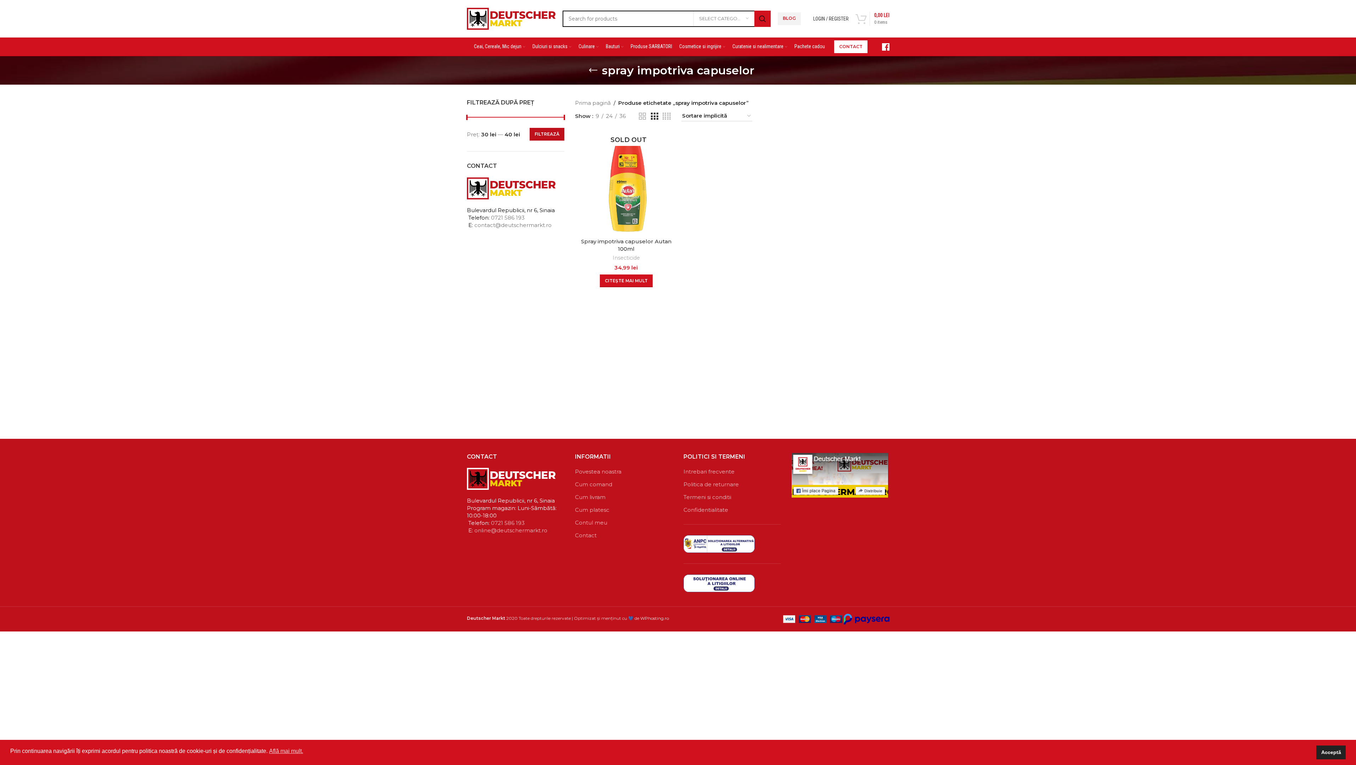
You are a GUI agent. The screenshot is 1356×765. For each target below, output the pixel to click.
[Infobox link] (882, 47)
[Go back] (593, 70)
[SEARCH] (762, 19)
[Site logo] (511, 18)
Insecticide (626, 258)
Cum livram (590, 497)
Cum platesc (592, 509)
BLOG (789, 18)
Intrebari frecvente (709, 471)
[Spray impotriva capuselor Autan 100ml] (626, 183)
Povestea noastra (598, 471)
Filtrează (547, 134)
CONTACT (851, 46)
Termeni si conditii (707, 497)
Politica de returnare (711, 484)
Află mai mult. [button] (286, 751)
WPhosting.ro (654, 618)
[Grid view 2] (642, 116)
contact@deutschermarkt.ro (513, 225)
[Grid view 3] (654, 116)
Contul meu (591, 522)
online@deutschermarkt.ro (510, 530)
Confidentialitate (705, 509)
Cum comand (593, 484)
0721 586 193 (508, 217)
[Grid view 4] (667, 116)
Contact (586, 535)
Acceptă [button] (1331, 752)
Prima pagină (593, 103)
